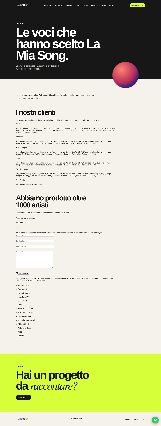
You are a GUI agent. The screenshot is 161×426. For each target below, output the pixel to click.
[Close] (18, 227)
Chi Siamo (58, 5)
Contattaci (23, 397)
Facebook (136, 419)
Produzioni (69, 5)
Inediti (78, 5)
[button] (155, 420)
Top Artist (94, 5)
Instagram (128, 419)
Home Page (47, 5)
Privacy (143, 419)
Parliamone (137, 5)
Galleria (103, 5)
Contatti (111, 5)
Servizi (85, 5)
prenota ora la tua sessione (27, 218)
